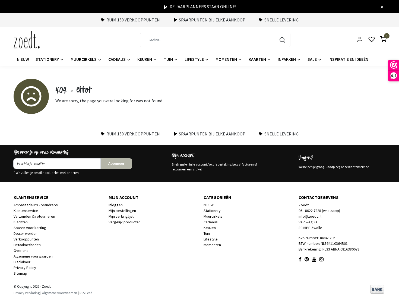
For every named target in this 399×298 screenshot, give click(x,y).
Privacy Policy (25, 267)
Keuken (145, 59)
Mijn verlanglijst (121, 216)
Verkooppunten (26, 239)
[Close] (381, 6)
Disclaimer (22, 261)
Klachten (21, 222)
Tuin (169, 59)
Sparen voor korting (30, 227)
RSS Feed (86, 293)
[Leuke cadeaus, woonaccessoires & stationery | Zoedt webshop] (27, 40)
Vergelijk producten (125, 222)
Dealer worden (25, 233)
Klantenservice (26, 210)
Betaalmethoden (27, 244)
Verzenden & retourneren (34, 216)
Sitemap (20, 273)
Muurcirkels (84, 59)
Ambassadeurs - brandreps (36, 204)
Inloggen (116, 204)
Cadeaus (117, 59)
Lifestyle (195, 59)
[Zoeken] (282, 39)
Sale (313, 59)
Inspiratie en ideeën (348, 59)
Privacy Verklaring (27, 293)
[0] (380, 40)
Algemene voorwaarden (33, 256)
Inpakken (287, 59)
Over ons (21, 250)
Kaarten (258, 59)
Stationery (48, 59)
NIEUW (23, 59)
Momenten (227, 59)
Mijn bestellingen (122, 210)
